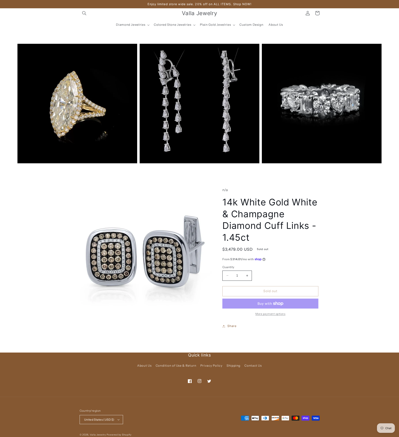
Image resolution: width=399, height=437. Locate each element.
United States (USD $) (99, 419)
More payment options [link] (270, 313)
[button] (84, 13)
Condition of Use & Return (176, 365)
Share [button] (231, 326)
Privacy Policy (211, 365)
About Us (144, 365)
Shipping (233, 365)
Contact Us (253, 365)
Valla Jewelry (98, 434)
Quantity (228, 267)
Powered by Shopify (119, 434)
